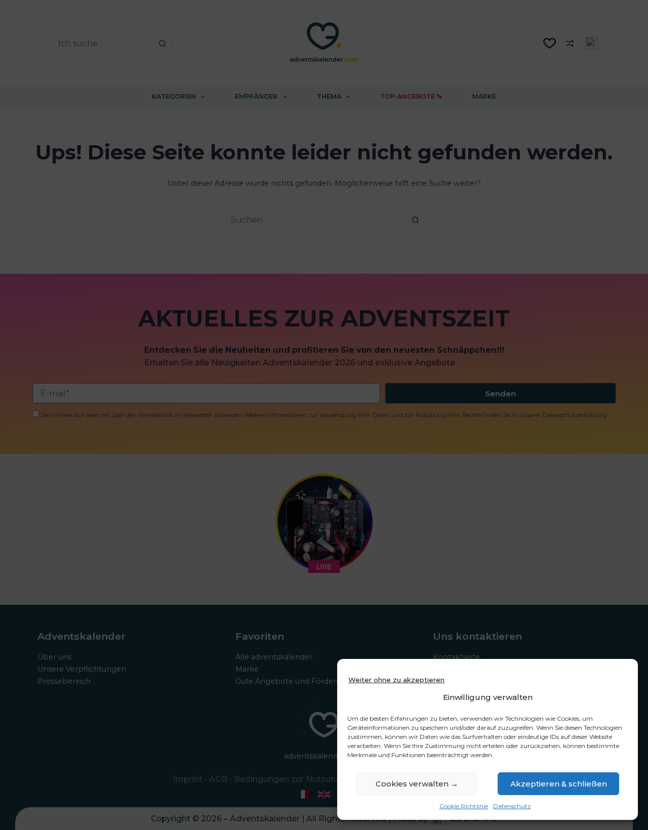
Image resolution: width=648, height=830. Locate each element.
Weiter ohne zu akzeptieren (396, 680)
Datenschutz (512, 806)
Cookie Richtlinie (463, 806)
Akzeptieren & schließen (558, 783)
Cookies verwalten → (417, 783)
